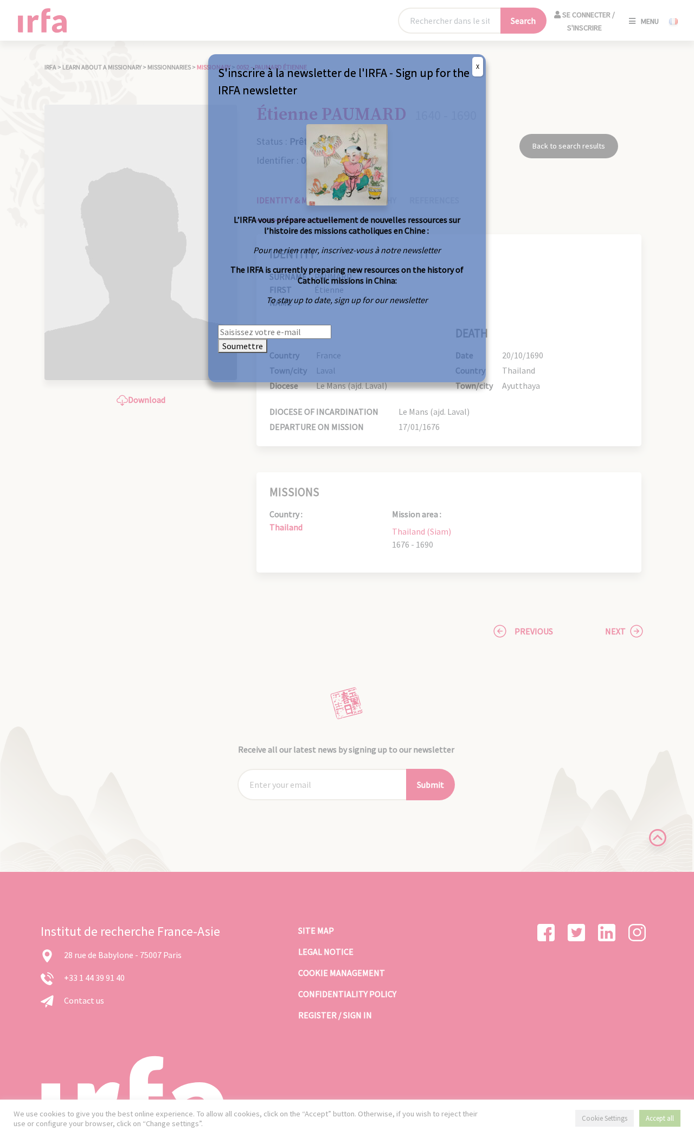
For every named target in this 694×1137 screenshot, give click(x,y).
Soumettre (242, 346)
